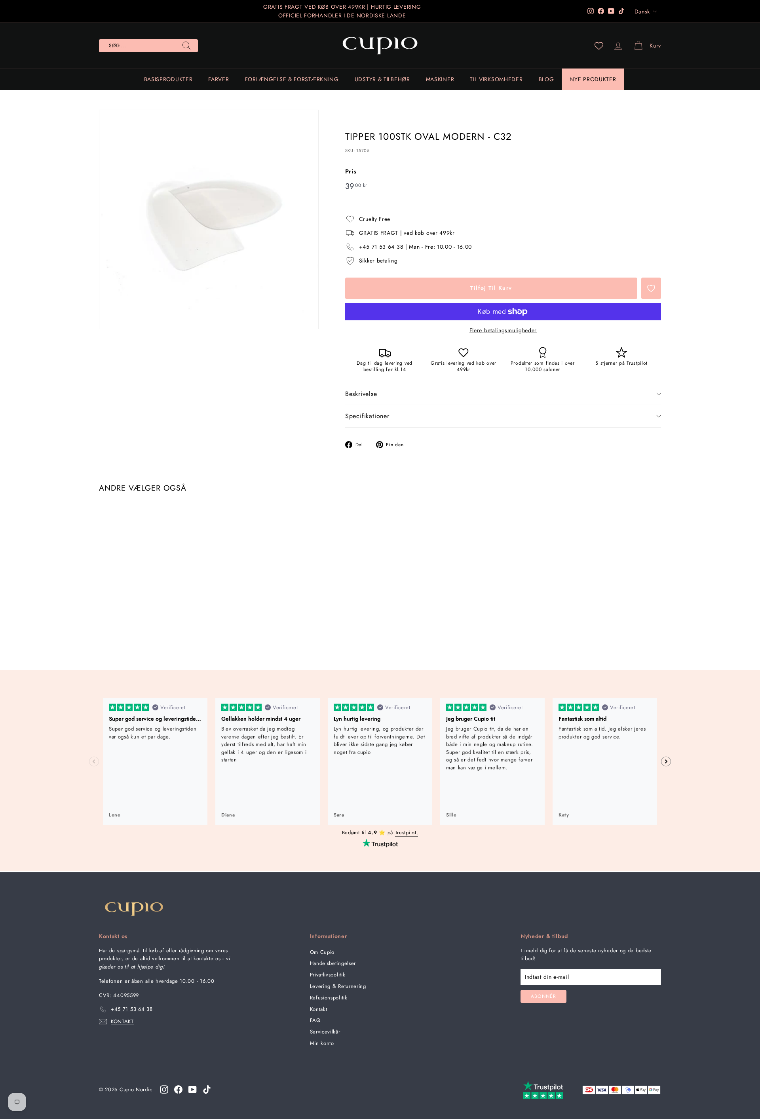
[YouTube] (192, 1089)
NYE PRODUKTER (593, 79)
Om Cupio (322, 952)
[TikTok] (207, 1089)
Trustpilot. (406, 832)
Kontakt (318, 1009)
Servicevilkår (325, 1031)
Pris (351, 171)
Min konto (322, 1043)
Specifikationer (367, 416)
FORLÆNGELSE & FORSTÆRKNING (292, 79)
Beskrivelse (361, 393)
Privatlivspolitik (328, 974)
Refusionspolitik (329, 997)
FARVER (218, 79)
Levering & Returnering (338, 986)
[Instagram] (164, 1089)
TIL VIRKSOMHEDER (496, 79)
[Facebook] (178, 1089)
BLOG (546, 79)
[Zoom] (208, 219)
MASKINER (440, 79)
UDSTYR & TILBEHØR (382, 79)
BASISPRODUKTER (168, 79)
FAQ (315, 1020)
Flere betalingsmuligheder (503, 330)
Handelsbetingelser (333, 963)
